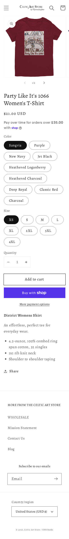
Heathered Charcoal (25, 178)
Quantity (10, 253)
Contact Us (16, 438)
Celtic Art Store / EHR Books (38, 529)
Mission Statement (22, 427)
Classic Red (49, 189)
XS (11, 219)
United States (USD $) (31, 511)
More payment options (35, 304)
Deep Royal (18, 189)
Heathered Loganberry (27, 167)
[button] (6, 7)
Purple (39, 145)
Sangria (15, 145)
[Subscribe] (55, 478)
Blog (11, 449)
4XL (12, 241)
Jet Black (45, 156)
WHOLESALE (18, 417)
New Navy (17, 156)
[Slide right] (44, 83)
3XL (48, 230)
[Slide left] (25, 83)
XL (11, 230)
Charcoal (16, 200)
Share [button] (13, 371)
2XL (29, 230)
